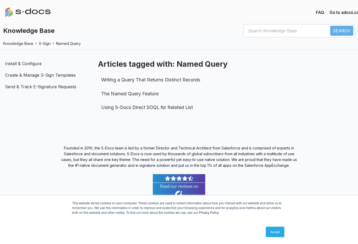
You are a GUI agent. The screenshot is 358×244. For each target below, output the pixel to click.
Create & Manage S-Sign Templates (40, 75)
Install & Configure (23, 63)
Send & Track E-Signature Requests (40, 86)
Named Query (68, 43)
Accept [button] (275, 232)
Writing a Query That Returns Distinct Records (150, 79)
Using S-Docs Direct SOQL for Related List (147, 107)
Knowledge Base (18, 43)
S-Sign (45, 43)
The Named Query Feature (130, 93)
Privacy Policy (209, 212)
